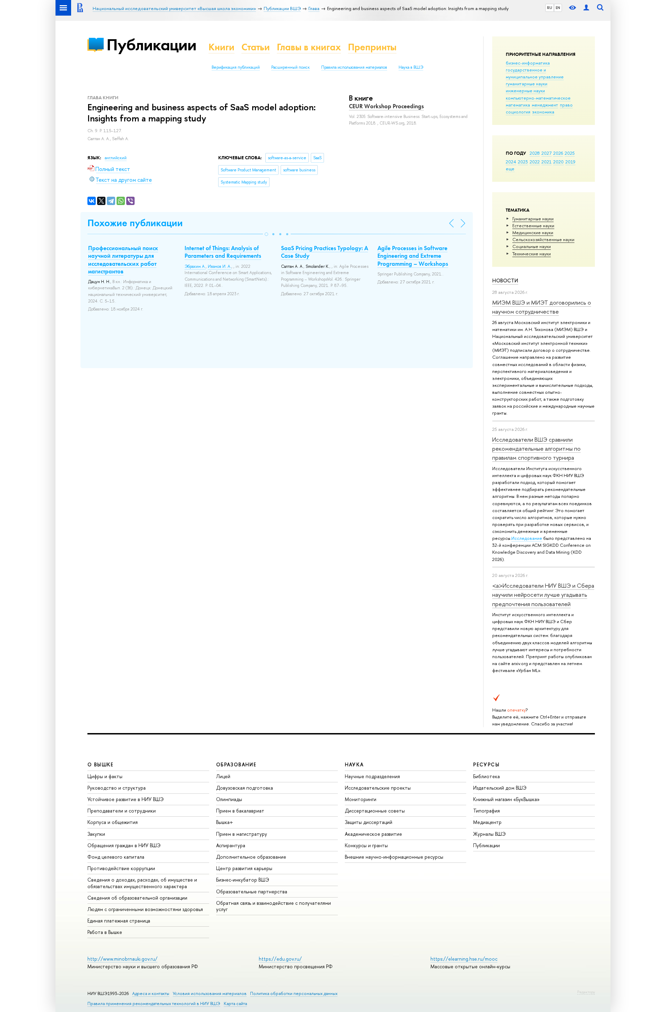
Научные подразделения (372, 776)
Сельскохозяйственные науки (543, 239)
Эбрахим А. (195, 266)
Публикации (151, 44)
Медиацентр (487, 822)
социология (518, 112)
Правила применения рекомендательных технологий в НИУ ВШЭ (153, 1003)
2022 (535, 162)
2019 (570, 162)
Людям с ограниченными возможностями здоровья (145, 909)
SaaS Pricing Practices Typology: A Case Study (324, 252)
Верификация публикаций (236, 67)
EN (558, 7)
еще (510, 168)
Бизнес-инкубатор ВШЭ (242, 879)
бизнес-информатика (528, 63)
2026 (558, 153)
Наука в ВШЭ (411, 67)
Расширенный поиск (290, 67)
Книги (221, 47)
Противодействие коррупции (121, 868)
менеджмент (545, 105)
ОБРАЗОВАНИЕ (236, 764)
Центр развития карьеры (244, 868)
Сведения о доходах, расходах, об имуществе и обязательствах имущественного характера (142, 882)
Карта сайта (235, 1003)
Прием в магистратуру (241, 834)
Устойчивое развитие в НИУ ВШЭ (125, 799)
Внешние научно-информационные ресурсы (394, 856)
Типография (486, 810)
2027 (546, 153)
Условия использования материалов (210, 993)
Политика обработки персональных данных (294, 993)
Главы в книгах (309, 47)
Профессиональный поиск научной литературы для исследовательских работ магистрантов (123, 259)
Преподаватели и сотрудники (121, 810)
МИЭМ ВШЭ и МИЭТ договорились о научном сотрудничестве (541, 306)
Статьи (255, 47)
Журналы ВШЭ (489, 834)
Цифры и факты (104, 776)
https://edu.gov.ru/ (280, 958)
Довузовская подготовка (244, 787)
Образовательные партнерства (251, 891)
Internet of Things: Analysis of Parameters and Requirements (223, 252)
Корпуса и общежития (112, 822)
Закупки (96, 834)
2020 (558, 162)
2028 (535, 153)
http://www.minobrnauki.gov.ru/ (122, 958)
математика (518, 105)
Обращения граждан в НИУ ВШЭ (124, 845)
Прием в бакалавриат (240, 810)
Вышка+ (224, 822)
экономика (543, 112)
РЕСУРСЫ (486, 764)
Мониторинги (360, 799)
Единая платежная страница (118, 920)
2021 (546, 162)
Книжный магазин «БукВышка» (506, 799)
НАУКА (354, 764)
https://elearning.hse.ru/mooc (463, 958)
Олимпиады (229, 799)
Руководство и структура (116, 787)
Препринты (372, 47)
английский (116, 158)
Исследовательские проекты (378, 787)
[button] (266, 234)
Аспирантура (230, 845)
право (566, 105)
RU (549, 7)
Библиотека (486, 776)
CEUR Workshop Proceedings (386, 106)
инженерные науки (525, 90)
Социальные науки (531, 246)
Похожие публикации (135, 223)
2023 (523, 162)
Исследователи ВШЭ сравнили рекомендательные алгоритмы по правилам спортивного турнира (536, 448)
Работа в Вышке (104, 932)
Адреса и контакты (150, 993)
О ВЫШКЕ (100, 764)
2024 (511, 162)
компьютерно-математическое (538, 98)
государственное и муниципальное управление (535, 73)
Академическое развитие (373, 834)
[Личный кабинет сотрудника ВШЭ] (586, 8)
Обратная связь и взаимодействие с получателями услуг (273, 906)
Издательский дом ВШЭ (500, 787)
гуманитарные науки (526, 83)
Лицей (223, 776)
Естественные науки (533, 225)
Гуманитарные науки (533, 218)
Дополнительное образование (251, 856)
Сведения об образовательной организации (137, 897)
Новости (505, 280)
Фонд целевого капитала (115, 856)
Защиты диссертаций (368, 822)
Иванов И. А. (219, 266)
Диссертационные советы (375, 810)
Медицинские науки (532, 232)
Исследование (526, 538)
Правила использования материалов (354, 67)
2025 (570, 153)
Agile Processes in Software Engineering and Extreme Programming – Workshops (412, 255)
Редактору (586, 991)
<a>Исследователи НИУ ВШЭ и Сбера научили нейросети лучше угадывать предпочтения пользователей (543, 594)
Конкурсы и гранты (366, 845)
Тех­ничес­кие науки (531, 253)
